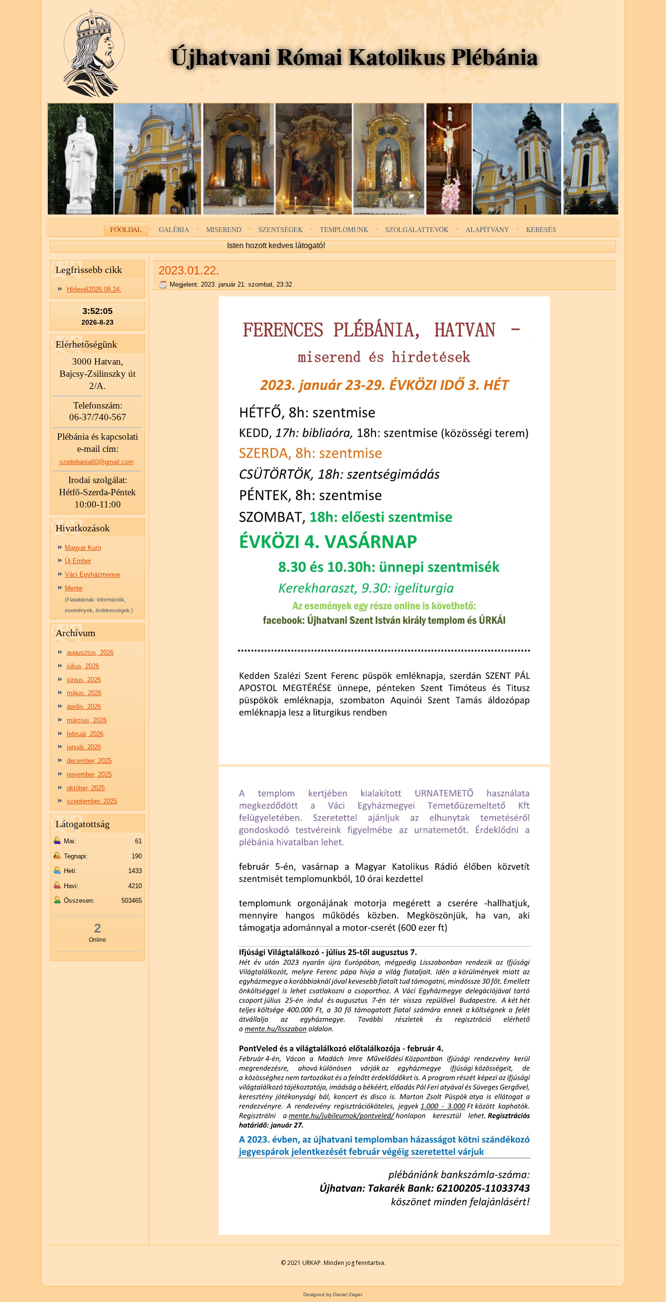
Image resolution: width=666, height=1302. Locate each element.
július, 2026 (83, 666)
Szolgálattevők (417, 229)
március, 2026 (87, 720)
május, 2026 (84, 693)
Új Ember (78, 560)
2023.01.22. (188, 270)
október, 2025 (86, 788)
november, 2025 (89, 774)
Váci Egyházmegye (92, 574)
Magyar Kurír (83, 547)
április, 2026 (84, 706)
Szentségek (280, 229)
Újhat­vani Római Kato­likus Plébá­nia (354, 56)
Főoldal (126, 229)
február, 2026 (85, 734)
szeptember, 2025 (92, 801)
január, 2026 (84, 747)
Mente (73, 588)
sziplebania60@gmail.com (96, 462)
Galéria (174, 229)
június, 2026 (84, 679)
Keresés (541, 229)
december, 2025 (89, 760)
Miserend (223, 229)
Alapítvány (487, 229)
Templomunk (344, 229)
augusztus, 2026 (90, 652)
